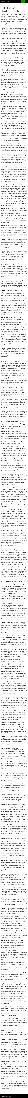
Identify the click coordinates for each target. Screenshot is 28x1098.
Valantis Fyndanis (6, 1)
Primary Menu (26, 1)
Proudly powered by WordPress (7, 1096)
